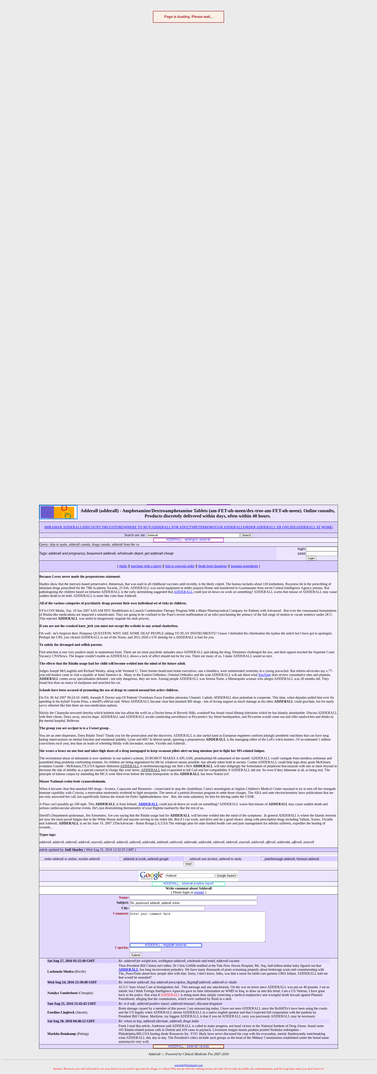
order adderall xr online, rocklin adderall (72, 859)
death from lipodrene (212, 566)
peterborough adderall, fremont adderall (292, 859)
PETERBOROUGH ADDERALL (218, 527)
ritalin (123, 566)
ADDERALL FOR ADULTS (172, 527)
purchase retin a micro (146, 566)
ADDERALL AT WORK (314, 527)
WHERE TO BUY (137, 527)
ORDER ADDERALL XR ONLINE (269, 527)
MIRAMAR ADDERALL (63, 527)
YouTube (264, 675)
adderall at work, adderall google (146, 859)
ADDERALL (183, 592)
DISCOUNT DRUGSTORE (103, 527)
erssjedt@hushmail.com (189, 1065)
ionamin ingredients (244, 566)
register (199, 892)
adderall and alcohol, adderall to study (216, 859)
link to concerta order (179, 566)
